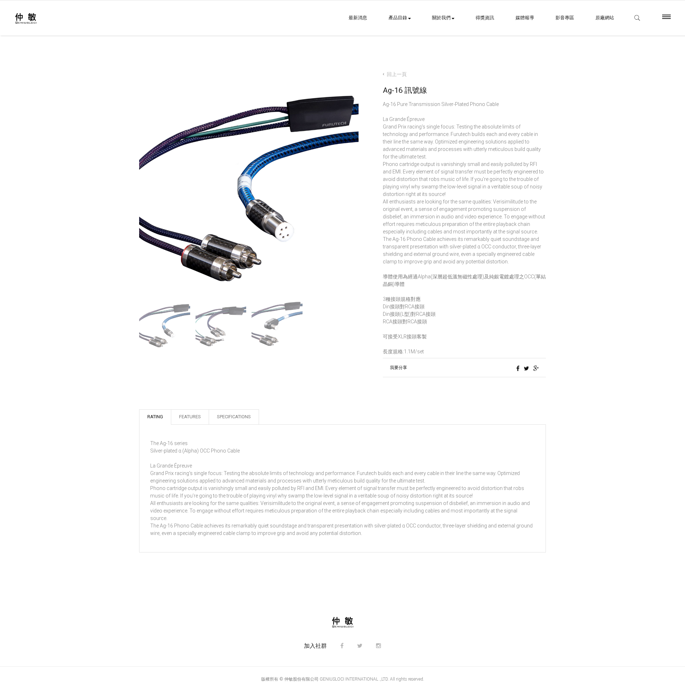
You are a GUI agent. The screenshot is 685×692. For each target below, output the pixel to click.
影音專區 (564, 17)
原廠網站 (604, 17)
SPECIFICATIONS (234, 416)
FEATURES (190, 416)
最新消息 (358, 17)
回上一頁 (397, 74)
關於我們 (442, 17)
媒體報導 (525, 17)
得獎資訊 (485, 17)
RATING (155, 416)
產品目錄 (398, 17)
